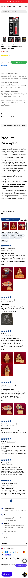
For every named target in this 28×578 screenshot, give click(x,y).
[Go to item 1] (5, 226)
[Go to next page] (19, 500)
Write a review (10, 219)
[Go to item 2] (13, 226)
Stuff (16, 232)
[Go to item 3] (21, 226)
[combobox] (14, 11)
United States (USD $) (8, 548)
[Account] (23, 6)
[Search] (25, 12)
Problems (4, 240)
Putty (3, 232)
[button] (4, 55)
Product (9, 232)
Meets (18, 238)
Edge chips (12, 235)
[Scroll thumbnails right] (25, 226)
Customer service (5, 238)
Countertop (4, 235)
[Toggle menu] (2, 6)
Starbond (20, 235)
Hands (12, 238)
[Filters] (21, 219)
